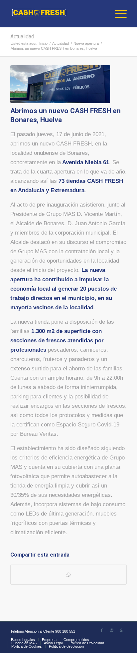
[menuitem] (117, 13)
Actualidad (22, 37)
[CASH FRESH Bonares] (60, 84)
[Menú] (117, 13)
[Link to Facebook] (102, 630)
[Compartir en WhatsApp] (68, 574)
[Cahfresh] (56, 13)
